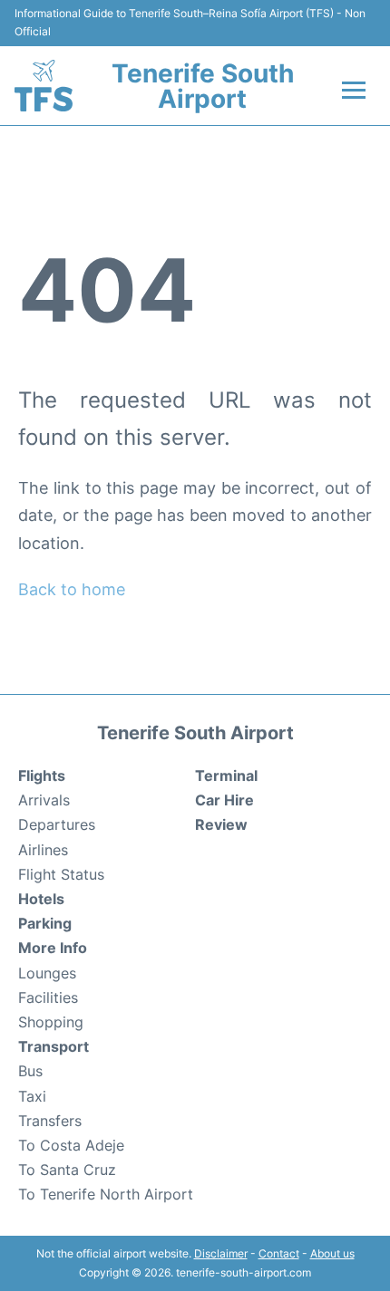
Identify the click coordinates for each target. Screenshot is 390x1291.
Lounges (47, 973)
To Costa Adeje (71, 1145)
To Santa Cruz (67, 1170)
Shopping (50, 1022)
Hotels (41, 899)
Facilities (48, 997)
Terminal (226, 775)
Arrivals (44, 800)
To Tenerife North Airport (105, 1194)
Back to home (71, 589)
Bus (30, 1071)
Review (221, 824)
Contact (278, 1253)
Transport (53, 1046)
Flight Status (61, 874)
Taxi (32, 1096)
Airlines (43, 850)
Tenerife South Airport (203, 86)
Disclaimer (221, 1253)
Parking (45, 923)
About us (332, 1253)
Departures (56, 824)
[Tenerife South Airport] (44, 85)
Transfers (50, 1121)
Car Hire (224, 800)
